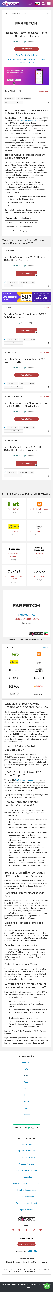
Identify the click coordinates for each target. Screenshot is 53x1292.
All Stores (14, 13)
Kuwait (26, 1075)
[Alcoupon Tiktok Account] (33, 1229)
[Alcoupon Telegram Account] (40, 1229)
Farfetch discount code (29, 121)
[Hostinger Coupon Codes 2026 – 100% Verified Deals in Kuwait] (14, 549)
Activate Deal (26, 49)
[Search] (43, 3)
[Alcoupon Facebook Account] (26, 1229)
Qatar (26, 1095)
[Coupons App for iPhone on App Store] (35, 1251)
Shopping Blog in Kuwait (26, 1157)
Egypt (26, 1102)
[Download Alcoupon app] (26, 76)
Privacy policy (26, 1177)
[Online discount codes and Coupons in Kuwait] (6, 13)
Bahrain (27, 1082)
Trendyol (39, 580)
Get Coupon (26, 273)
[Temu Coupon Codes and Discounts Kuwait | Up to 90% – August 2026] (39, 504)
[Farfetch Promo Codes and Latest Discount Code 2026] (39, 694)
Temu (39, 512)
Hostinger (14, 560)
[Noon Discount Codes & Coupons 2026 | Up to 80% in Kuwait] (14, 526)
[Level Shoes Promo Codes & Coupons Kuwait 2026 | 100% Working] (39, 526)
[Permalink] (5, 282)
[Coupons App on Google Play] (30, 1251)
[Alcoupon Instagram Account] (12, 1229)
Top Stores (10, 647)
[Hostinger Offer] (26, 297)
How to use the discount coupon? (26, 1184)
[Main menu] (49, 3)
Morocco (26, 1115)
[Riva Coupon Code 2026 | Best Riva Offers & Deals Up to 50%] (14, 686)
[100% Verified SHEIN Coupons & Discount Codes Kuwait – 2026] (14, 694)
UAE (26, 1069)
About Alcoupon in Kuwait (26, 1170)
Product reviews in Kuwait (26, 1203)
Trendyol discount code (26, 1190)
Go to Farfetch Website (26, 55)
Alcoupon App (26, 1238)
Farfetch (24, 13)
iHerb (14, 512)
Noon (14, 535)
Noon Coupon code (26, 1197)
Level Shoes (39, 535)
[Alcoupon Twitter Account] (19, 1229)
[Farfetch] (26, 23)
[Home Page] (10, 4)
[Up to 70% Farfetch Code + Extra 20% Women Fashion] (26, 613)
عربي (30, 3)
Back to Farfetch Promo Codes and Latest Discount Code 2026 (27, 61)
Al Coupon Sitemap (26, 1164)
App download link (26, 1244)
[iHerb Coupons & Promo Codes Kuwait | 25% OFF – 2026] (14, 504)
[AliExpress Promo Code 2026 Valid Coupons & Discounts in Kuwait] (39, 686)
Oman (26, 1089)
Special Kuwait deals (26, 1151)
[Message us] (47, 1286)
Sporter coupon (26, 1210)
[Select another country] (37, 3)
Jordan (26, 1108)
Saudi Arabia (27, 1062)
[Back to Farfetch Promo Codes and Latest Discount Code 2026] (47, 13)
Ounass (13, 582)
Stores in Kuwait (26, 1144)
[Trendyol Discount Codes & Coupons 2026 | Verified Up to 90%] (39, 571)
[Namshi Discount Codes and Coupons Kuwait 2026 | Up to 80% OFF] (39, 549)
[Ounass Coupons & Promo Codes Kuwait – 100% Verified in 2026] (14, 571)
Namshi (39, 557)
